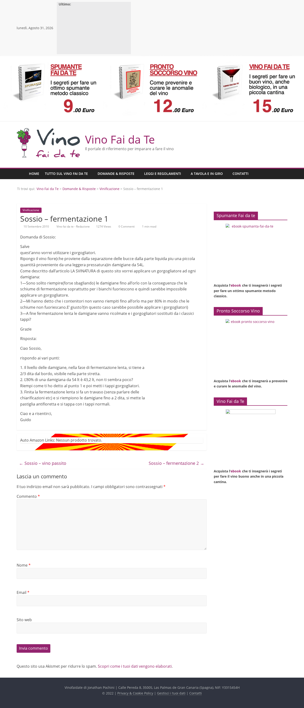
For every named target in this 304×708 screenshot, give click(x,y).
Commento (28, 496)
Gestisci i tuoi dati (171, 693)
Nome (24, 565)
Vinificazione (109, 188)
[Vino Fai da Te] (21, 174)
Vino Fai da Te (120, 139)
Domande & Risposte (116, 173)
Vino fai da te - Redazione (73, 226)
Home (34, 173)
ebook (236, 285)
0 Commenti (126, 226)
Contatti (240, 173)
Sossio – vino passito (42, 463)
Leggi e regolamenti (162, 173)
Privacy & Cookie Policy (135, 693)
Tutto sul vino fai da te (66, 173)
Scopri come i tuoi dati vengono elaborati (135, 666)
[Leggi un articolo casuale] (282, 174)
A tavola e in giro (207, 173)
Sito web (24, 619)
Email (23, 592)
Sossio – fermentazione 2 (176, 463)
